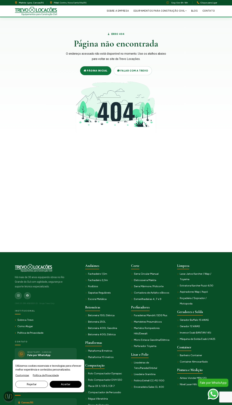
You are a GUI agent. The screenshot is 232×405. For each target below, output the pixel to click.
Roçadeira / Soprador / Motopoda (193, 301)
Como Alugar (25, 326)
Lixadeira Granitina (145, 374)
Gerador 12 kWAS (190, 326)
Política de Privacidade (30, 332)
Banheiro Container (191, 355)
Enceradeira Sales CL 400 (149, 386)
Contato (208, 10)
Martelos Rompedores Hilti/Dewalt (147, 331)
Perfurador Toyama (145, 346)
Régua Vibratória (98, 398)
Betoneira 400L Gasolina (102, 328)
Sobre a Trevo (25, 319)
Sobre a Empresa (118, 10)
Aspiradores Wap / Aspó (194, 291)
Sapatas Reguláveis (99, 292)
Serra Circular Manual (146, 273)
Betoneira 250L (97, 321)
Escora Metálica (97, 299)
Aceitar (65, 384)
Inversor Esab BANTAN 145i (195, 332)
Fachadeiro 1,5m (97, 273)
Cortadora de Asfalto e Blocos (151, 292)
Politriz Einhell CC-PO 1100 (149, 380)
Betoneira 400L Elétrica (102, 334)
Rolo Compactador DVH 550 (105, 379)
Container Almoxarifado (194, 361)
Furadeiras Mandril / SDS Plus (150, 315)
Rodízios (93, 286)
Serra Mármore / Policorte (148, 286)
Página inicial (97, 70)
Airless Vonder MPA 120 (193, 378)
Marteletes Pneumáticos (148, 321)
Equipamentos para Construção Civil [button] (159, 10)
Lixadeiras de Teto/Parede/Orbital (145, 365)
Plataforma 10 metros (101, 357)
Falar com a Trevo (134, 70)
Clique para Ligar (208, 2)
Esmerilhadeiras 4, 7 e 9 (147, 299)
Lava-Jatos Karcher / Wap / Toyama (195, 276)
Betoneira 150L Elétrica (101, 315)
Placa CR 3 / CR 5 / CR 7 (101, 386)
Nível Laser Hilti (188, 384)
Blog (194, 10)
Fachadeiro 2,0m (98, 280)
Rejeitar (32, 384)
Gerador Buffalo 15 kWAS (194, 319)
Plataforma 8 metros (100, 350)
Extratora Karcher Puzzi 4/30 (196, 285)
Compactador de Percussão (104, 392)
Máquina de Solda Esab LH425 (197, 339)
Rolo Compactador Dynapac (105, 373)
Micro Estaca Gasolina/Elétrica (151, 339)
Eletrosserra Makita (145, 280)
